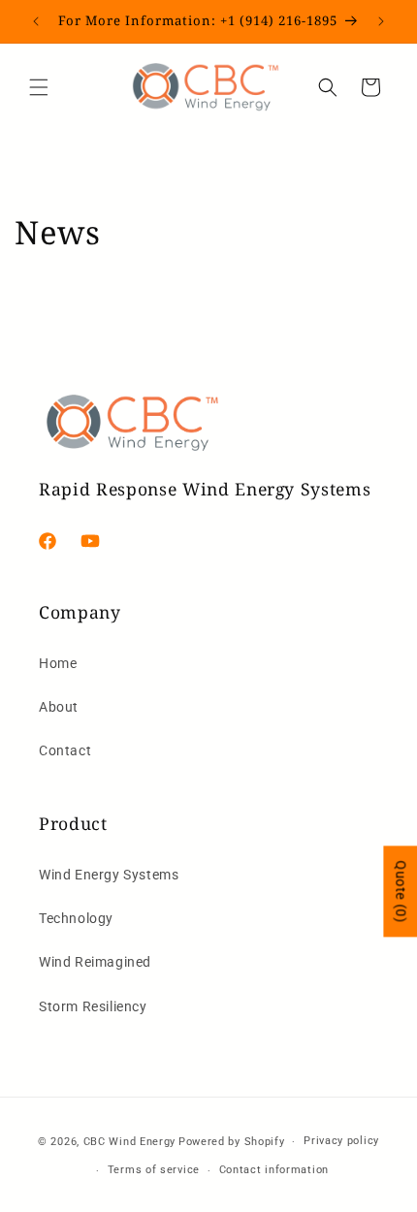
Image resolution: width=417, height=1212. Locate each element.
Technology (76, 918)
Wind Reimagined (95, 962)
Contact (65, 750)
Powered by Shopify (231, 1141)
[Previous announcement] (36, 21)
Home (58, 663)
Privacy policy (341, 1140)
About (59, 707)
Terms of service (154, 1170)
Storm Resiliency (93, 1006)
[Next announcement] (381, 21)
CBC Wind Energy (129, 1141)
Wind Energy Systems (108, 874)
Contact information (274, 1170)
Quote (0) (400, 892)
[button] (38, 87)
